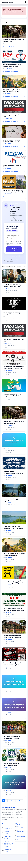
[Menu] (25, 2)
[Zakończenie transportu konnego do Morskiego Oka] (14, 36)
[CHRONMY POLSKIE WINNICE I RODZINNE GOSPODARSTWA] (14, 136)
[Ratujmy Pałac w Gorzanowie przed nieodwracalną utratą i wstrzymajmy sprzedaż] (14, 187)
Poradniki (5, 824)
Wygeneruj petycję (15, 249)
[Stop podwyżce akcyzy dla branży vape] (14, 111)
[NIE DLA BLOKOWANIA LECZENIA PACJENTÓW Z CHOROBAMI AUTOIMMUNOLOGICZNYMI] (14, 61)
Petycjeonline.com (7, 2)
